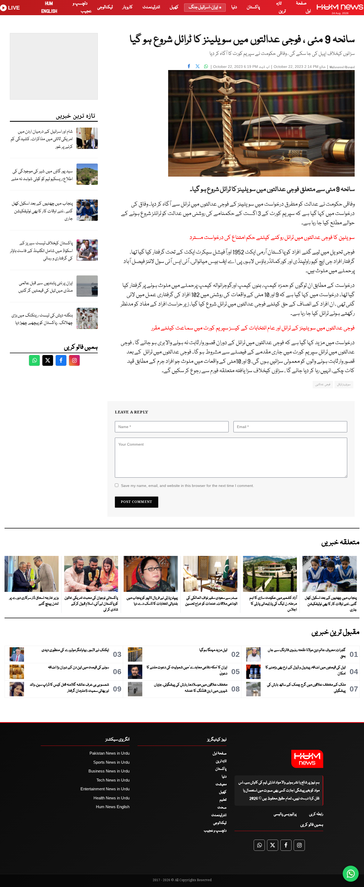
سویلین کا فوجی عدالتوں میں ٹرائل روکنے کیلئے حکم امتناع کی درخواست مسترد (272, 237)
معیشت (221, 784)
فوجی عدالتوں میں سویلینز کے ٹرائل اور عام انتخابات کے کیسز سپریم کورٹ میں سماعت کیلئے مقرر (253, 328)
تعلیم (223, 800)
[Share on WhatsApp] (206, 66)
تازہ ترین (221, 761)
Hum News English (113, 806)
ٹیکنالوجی (105, 7)
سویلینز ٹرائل (344, 384)
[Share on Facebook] (189, 66)
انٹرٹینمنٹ (151, 7)
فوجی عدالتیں (322, 384)
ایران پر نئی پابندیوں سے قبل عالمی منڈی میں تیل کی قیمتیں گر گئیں (45, 287)
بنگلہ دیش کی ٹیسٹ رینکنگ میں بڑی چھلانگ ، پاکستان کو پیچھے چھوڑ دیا (42, 319)
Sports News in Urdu (111, 762)
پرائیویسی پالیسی (285, 814)
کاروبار (128, 7)
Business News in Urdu (109, 771)
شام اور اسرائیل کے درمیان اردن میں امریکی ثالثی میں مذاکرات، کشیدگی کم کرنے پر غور (42, 139)
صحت (222, 808)
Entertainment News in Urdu (105, 789)
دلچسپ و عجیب (215, 831)
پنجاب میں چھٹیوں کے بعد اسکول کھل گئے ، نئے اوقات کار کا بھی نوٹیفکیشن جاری (42, 211)
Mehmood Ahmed (342, 67)
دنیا (234, 7)
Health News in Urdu (112, 798)
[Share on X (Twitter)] (197, 66)
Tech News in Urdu (113, 780)
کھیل (174, 7)
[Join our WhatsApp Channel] (351, 874)
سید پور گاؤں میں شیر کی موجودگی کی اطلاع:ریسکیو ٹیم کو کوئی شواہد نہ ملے (42, 175)
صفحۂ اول (220, 753)
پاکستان (253, 7)
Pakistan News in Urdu (110, 753)
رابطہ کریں (316, 814)
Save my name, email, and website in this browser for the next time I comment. (187, 485)
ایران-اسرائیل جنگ (203, 7)
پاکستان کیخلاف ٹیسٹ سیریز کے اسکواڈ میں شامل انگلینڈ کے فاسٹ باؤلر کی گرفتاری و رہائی (41, 251)
